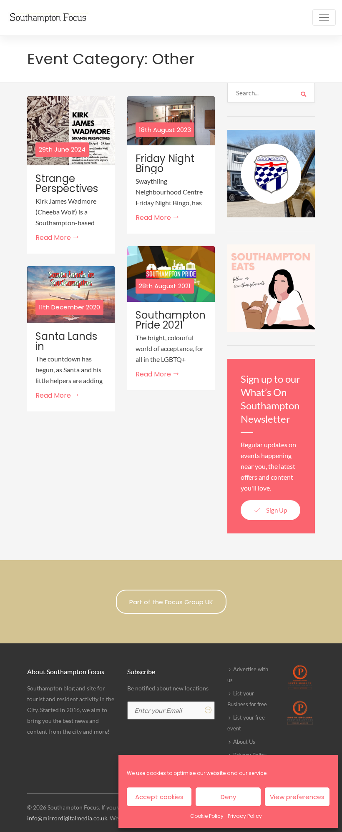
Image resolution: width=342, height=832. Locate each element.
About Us (244, 741)
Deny (228, 796)
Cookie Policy (207, 816)
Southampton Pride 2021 (171, 320)
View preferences (297, 796)
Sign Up (276, 510)
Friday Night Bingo (165, 164)
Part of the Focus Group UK (171, 602)
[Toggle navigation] (324, 17)
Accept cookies (159, 796)
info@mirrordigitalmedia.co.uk (67, 818)
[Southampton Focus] (48, 17)
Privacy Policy (245, 816)
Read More (54, 237)
